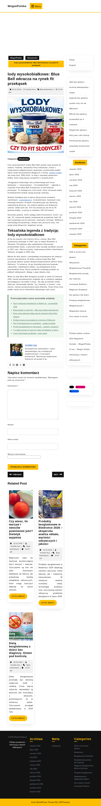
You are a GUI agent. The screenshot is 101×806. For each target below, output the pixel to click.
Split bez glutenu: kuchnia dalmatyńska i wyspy (79, 87)
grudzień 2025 (75, 212)
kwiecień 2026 (75, 191)
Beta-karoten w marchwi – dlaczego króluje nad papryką (35, 310)
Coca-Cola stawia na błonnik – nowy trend (30, 333)
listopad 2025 (75, 218)
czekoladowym (25, 200)
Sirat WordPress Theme (43, 802)
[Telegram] (24, 365)
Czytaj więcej (19, 597)
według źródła (55, 173)
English (72, 65)
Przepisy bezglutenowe (79, 300)
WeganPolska (17, 6)
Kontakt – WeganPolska (80, 344)
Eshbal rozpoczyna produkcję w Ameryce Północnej (34, 320)
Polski (72, 60)
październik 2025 (77, 223)
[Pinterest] (17, 365)
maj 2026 (73, 185)
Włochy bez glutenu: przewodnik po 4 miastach (78, 119)
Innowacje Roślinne (78, 284)
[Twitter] (20, 365)
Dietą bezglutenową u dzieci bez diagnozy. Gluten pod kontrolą (20, 650)
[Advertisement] (50, 36)
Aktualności (32, 58)
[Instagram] (13, 365)
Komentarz (13, 386)
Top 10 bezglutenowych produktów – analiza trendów (34, 323)
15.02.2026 (47, 550)
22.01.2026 (18, 543)
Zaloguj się (56, 746)
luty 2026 (73, 202)
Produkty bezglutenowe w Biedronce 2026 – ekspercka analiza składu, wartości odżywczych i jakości (50, 533)
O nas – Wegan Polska (79, 349)
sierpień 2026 (75, 169)
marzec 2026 (75, 196)
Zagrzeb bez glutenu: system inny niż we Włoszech (78, 103)
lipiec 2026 (74, 175)
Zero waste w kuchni (78, 316)
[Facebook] (10, 365)
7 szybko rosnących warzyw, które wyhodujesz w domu (35, 330)
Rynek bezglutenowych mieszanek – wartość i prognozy (36, 327)
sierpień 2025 (75, 234)
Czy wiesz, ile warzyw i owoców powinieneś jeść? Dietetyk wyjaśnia (21, 529)
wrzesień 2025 (75, 229)
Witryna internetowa (16, 454)
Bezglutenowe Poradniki (80, 268)
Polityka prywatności (17, 742)
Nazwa (11, 425)
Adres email (13, 439)
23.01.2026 (16, 89)
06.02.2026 (18, 662)
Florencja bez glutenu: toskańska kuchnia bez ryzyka (79, 146)
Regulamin (78, 339)
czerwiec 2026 (75, 180)
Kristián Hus (30, 89)
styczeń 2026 (75, 207)
